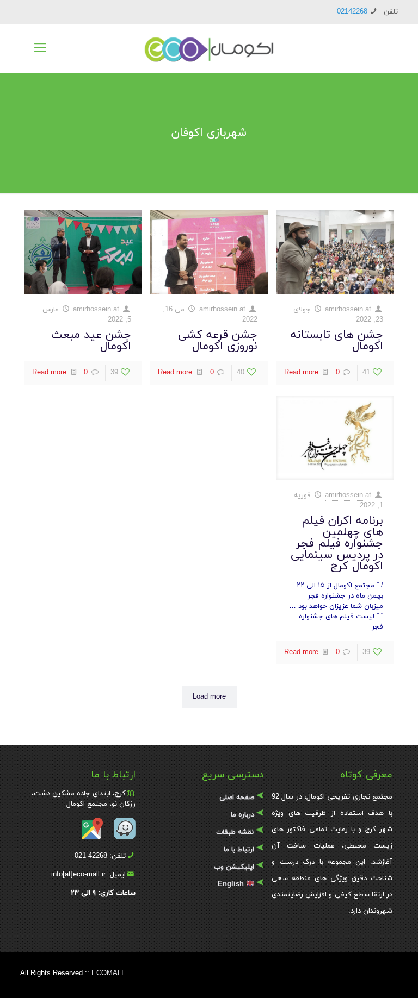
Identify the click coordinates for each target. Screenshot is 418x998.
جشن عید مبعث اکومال (91, 341)
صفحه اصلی (236, 797)
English (231, 884)
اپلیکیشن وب (234, 867)
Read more (301, 373)
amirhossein (344, 310)
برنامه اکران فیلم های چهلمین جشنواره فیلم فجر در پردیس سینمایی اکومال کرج (337, 544)
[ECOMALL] (209, 48)
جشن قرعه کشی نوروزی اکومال (217, 341)
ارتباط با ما (239, 850)
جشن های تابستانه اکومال (337, 341)
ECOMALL (108, 973)
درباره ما (242, 815)
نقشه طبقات (235, 832)
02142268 (352, 12)
